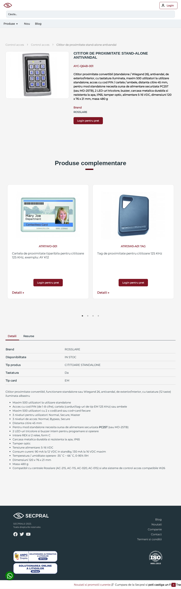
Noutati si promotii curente (86, 584)
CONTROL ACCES (40, 44)
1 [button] (82, 316)
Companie (155, 529)
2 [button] (88, 316)
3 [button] (93, 316)
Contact (156, 534)
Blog (158, 519)
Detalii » (18, 292)
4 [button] (98, 316)
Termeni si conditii (149, 539)
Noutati (156, 524)
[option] (48, 241)
